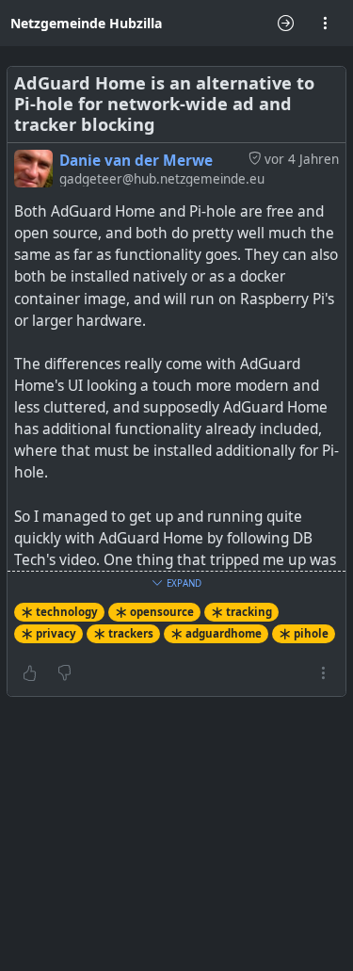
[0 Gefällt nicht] (64, 672)
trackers (130, 633)
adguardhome (223, 633)
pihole (311, 633)
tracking (249, 612)
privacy (56, 633)
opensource (162, 612)
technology (67, 612)
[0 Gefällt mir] (29, 672)
